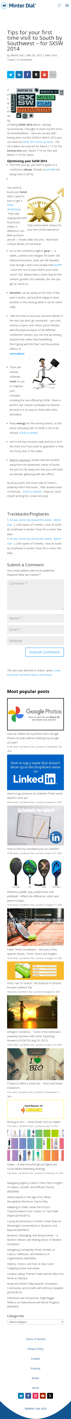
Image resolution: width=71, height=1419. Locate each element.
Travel (10, 59)
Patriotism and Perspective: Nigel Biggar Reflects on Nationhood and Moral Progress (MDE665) (33, 1302)
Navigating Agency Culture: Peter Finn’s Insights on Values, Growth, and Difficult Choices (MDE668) (35, 1187)
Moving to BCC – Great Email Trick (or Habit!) (33, 1122)
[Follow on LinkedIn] (21, 1396)
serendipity (17, 353)
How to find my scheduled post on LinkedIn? (33, 849)
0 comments (24, 59)
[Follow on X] (50, 1396)
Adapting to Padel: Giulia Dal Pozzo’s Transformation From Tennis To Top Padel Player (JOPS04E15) (32, 1211)
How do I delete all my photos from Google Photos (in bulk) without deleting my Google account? (33, 738)
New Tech (51, 55)
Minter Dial (17, 55)
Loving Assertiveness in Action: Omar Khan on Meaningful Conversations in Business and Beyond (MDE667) (34, 1225)
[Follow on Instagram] (35, 1396)
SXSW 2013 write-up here (37, 142)
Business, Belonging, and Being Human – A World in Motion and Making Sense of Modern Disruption (34, 1240)
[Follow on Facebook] (28, 1396)
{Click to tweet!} (28, 432)
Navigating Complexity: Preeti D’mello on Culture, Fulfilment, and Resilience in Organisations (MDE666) (31, 1254)
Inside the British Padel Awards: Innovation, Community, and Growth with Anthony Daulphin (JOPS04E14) (35, 1288)
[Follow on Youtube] (43, 1396)
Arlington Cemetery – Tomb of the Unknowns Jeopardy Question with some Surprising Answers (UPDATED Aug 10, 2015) (34, 1036)
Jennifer (51, 169)
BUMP (57, 265)
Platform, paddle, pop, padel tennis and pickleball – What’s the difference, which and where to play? (33, 896)
